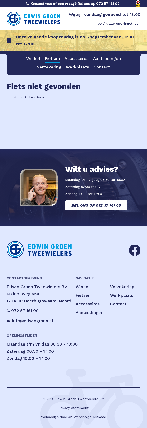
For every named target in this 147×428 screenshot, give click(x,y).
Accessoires (76, 58)
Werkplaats (77, 67)
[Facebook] (134, 249)
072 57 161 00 (108, 4)
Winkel (33, 58)
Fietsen (52, 58)
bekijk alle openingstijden (119, 23)
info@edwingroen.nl (32, 320)
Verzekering (49, 67)
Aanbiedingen (107, 58)
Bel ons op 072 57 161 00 (96, 205)
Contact (102, 67)
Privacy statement (73, 408)
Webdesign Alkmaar (90, 417)
